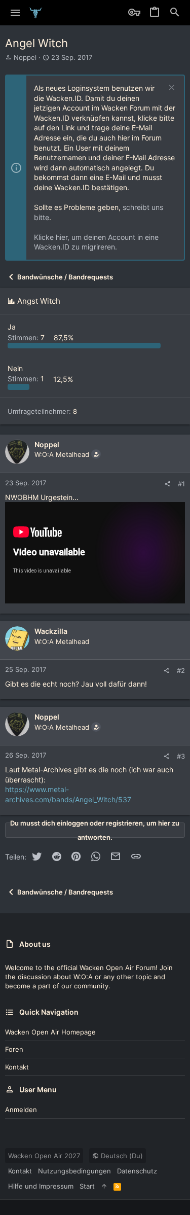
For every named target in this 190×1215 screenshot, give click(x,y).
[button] (15, 13)
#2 (181, 670)
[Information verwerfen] (170, 88)
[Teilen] (167, 484)
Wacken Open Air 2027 (44, 1156)
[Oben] (104, 1186)
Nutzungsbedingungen (74, 1171)
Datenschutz (137, 1171)
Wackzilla (50, 631)
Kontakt (17, 1067)
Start (87, 1186)
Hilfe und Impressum (40, 1186)
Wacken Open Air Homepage (50, 1032)
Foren (14, 1049)
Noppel (25, 57)
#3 (181, 756)
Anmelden (21, 1109)
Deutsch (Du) (121, 1156)
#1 (181, 484)
